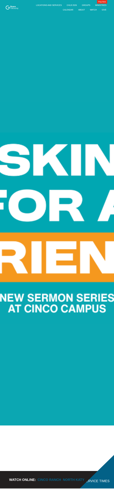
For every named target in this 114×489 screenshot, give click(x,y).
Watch (93, 10)
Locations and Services (49, 5)
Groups (86, 5)
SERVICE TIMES (97, 481)
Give (104, 10)
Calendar (68, 10)
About (81, 10)
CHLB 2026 (72, 5)
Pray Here (102, 2)
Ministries (100, 5)
